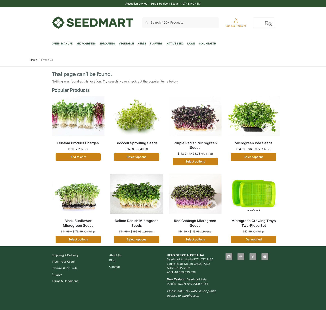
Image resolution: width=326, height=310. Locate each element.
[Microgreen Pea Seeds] (253, 116)
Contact (114, 267)
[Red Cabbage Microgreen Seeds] (195, 194)
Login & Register (236, 25)
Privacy (57, 274)
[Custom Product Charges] (78, 116)
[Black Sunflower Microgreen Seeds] (78, 194)
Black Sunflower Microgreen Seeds (78, 223)
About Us (115, 255)
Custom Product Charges (78, 143)
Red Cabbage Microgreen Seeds (195, 223)
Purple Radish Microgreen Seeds (195, 145)
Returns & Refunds (64, 268)
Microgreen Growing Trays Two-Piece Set (253, 223)
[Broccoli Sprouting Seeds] (136, 116)
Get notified (254, 239)
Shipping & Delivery (65, 255)
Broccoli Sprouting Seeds (137, 143)
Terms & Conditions (65, 281)
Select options (136, 157)
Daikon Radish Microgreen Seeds (137, 223)
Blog (112, 260)
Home (33, 59)
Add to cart (78, 157)
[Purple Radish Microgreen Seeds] (195, 116)
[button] (263, 22)
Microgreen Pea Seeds (254, 143)
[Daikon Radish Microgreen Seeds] (136, 194)
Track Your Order (63, 261)
